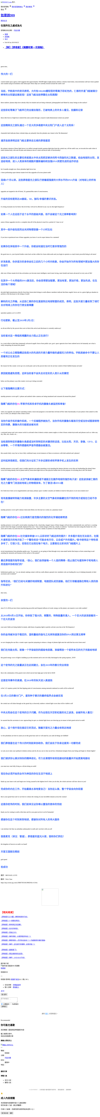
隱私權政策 (61, 1089)
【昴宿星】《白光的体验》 (10, 928)
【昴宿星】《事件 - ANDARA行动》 (13, 957)
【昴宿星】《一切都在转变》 (10, 920)
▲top (2, 991)
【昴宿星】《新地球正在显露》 (11, 924)
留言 (17, 979)
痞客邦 (13, 979)
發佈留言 (4, 1006)
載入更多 (4, 994)
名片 (6, 39)
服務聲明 (68, 1089)
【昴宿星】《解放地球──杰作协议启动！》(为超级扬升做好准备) (23, 940)
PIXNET (35, 1089)
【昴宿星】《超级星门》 (9, 950)
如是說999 (8, 15)
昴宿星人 (16, 987)
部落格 (7, 37)
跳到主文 (4, 21)
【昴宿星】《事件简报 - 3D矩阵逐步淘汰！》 (16, 936)
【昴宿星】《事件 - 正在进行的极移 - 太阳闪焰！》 (18, 944)
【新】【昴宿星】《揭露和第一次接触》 (25, 47)
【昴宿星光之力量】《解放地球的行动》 (14, 917)
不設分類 (17, 30)
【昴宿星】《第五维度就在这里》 (12, 953)
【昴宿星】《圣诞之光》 (9, 932)
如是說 (3, 968)
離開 (11, 1113)
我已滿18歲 (5, 1113)
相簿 (6, 34)
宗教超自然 (17, 985)
